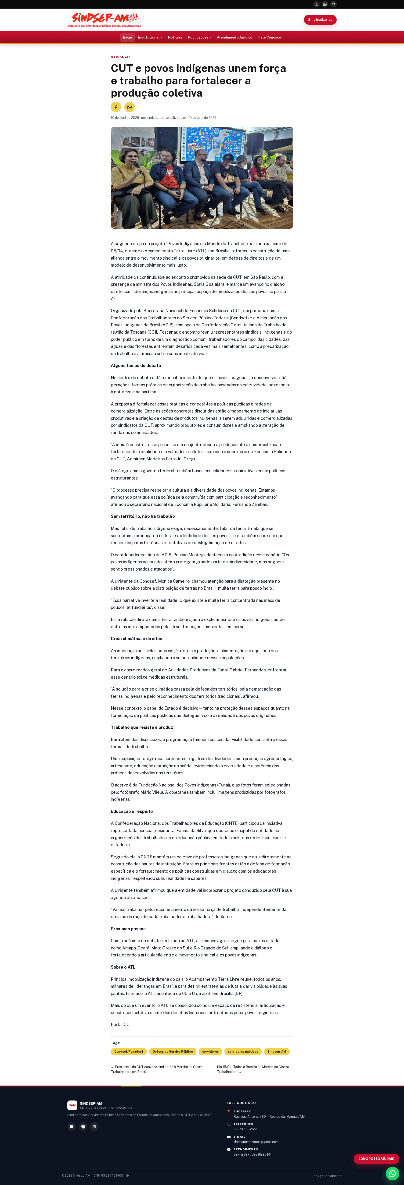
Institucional (149, 37)
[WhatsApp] (325, 4)
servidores (210, 1051)
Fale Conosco (269, 37)
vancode (335, 1176)
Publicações (198, 37)
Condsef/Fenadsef (128, 1051)
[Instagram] (316, 4)
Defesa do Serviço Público (173, 1051)
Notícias (175, 37)
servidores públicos (243, 1051)
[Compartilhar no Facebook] (116, 107)
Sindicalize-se (320, 19)
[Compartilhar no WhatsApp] (129, 107)
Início (127, 37)
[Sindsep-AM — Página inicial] (104, 20)
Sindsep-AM (276, 1051)
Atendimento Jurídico (234, 37)
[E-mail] (333, 4)
